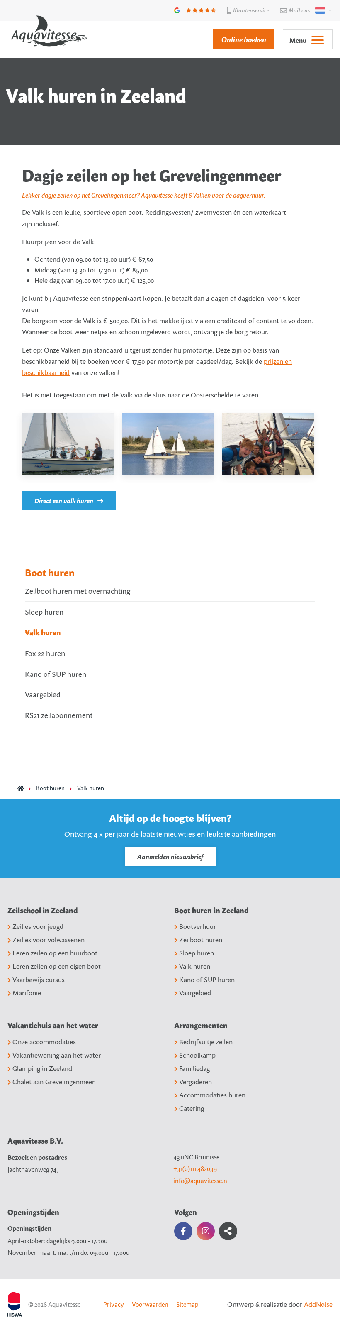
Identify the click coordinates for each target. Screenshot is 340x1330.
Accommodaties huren (212, 1095)
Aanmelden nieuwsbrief (170, 856)
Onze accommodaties (44, 1041)
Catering (191, 1108)
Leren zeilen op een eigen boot (56, 966)
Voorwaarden (150, 1304)
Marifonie (26, 992)
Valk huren (43, 632)
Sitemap (187, 1304)
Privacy (113, 1304)
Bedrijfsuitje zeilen (206, 1041)
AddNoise (318, 1304)
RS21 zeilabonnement (58, 715)
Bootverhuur (197, 926)
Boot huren (50, 572)
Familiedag (194, 1068)
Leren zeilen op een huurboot (54, 953)
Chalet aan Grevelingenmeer (53, 1081)
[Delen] (321, 10)
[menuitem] (239, 39)
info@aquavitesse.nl (201, 1180)
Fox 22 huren (45, 653)
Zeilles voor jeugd (37, 926)
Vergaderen (195, 1081)
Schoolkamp (197, 1055)
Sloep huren (44, 612)
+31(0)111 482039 (195, 1168)
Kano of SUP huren (55, 674)
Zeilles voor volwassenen (48, 939)
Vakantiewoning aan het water (56, 1055)
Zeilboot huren (200, 939)
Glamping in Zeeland (42, 1068)
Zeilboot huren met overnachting (77, 591)
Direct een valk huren (63, 500)
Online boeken (243, 39)
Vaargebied (43, 694)
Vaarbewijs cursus (38, 979)
